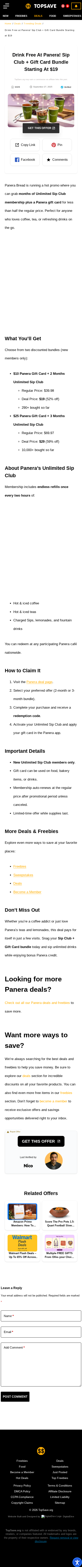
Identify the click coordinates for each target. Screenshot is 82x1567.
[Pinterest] (63, 6)
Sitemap (60, 1502)
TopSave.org (45, 1509)
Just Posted (60, 1472)
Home (8, 23)
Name (9, 1316)
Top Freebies (60, 1478)
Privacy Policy (22, 1485)
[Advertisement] (41, 282)
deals (26, 1076)
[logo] (28, 6)
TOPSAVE (45, 6)
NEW (5, 16)
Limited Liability (59, 1497)
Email (8, 1332)
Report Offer (15, 1132)
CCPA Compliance (22, 1497)
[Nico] (54, 1160)
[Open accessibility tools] (77, 1562)
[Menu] (6, 6)
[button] (25, 145)
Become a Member (27, 892)
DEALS (38, 16)
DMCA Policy (22, 1491)
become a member (53, 1101)
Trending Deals (32, 23)
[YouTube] (67, 6)
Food (22, 1466)
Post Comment (15, 1396)
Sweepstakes (72, 16)
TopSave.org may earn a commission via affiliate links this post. (41, 79)
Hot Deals (22, 1478)
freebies (66, 1093)
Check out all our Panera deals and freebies (37, 1003)
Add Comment (14, 1347)
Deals (17, 23)
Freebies (21, 16)
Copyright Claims (22, 1502)
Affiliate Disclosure (59, 1491)
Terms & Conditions (60, 1485)
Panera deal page (39, 682)
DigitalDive (68, 1516)
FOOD (52, 16)
